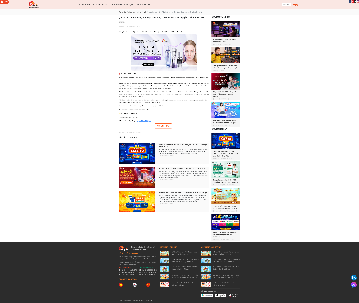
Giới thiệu (83, 5)
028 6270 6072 (151, 272)
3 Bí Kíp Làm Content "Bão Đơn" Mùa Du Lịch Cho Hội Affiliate (185, 268)
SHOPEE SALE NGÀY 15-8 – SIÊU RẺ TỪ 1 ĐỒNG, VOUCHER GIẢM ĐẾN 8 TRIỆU (183, 193)
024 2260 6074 (132, 270)
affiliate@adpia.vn (127, 274)
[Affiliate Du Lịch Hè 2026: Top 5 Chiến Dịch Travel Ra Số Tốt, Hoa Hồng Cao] (164, 276)
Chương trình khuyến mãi (137, 12)
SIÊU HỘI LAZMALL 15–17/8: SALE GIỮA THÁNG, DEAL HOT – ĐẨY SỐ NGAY (182, 169)
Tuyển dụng (128, 5)
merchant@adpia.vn (149, 274)
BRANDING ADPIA (127, 279)
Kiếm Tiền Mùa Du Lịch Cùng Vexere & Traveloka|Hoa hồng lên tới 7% (185, 260)
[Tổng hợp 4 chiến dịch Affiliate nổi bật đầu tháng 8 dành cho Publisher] (225, 222)
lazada (121, 22)
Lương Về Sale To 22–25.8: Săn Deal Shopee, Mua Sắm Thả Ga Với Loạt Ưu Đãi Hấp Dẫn (183, 146)
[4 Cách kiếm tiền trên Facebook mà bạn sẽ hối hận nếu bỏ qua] (225, 110)
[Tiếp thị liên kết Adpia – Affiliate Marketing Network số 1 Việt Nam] (34, 4)
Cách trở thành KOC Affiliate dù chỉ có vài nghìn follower (185, 284)
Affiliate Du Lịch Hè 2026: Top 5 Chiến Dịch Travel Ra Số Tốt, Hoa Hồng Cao (185, 276)
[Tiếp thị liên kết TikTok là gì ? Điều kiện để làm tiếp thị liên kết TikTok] (225, 81)
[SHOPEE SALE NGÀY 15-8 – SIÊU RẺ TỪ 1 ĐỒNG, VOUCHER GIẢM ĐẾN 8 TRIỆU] (137, 201)
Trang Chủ (122, 12)
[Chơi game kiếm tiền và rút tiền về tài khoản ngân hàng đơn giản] (225, 55)
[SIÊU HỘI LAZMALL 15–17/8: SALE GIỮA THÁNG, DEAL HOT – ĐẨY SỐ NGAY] (137, 177)
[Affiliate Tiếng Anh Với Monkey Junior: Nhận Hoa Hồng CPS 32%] (225, 196)
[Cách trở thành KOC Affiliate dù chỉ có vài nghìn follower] (164, 284)
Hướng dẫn (115, 5)
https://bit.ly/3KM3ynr (144, 121)
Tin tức (95, 5)
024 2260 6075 (152, 270)
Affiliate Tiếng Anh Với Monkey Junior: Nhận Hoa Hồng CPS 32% (185, 253)
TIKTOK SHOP (141, 5)
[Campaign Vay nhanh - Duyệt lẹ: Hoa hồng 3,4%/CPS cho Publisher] (225, 169)
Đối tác (105, 5)
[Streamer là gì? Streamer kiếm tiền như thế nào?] (225, 29)
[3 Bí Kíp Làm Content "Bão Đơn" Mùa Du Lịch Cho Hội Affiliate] (164, 269)
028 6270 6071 (130, 272)
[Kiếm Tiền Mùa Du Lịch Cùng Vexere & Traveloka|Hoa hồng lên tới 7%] (164, 260)
